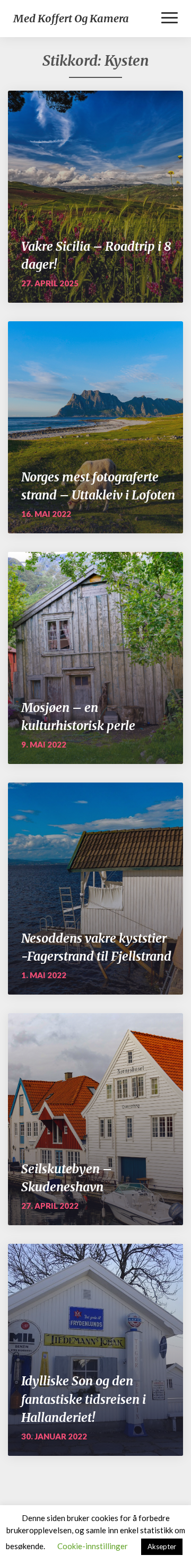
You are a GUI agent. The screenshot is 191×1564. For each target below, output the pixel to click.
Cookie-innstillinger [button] (92, 1546)
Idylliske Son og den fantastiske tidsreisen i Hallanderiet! (83, 1399)
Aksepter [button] (161, 1546)
